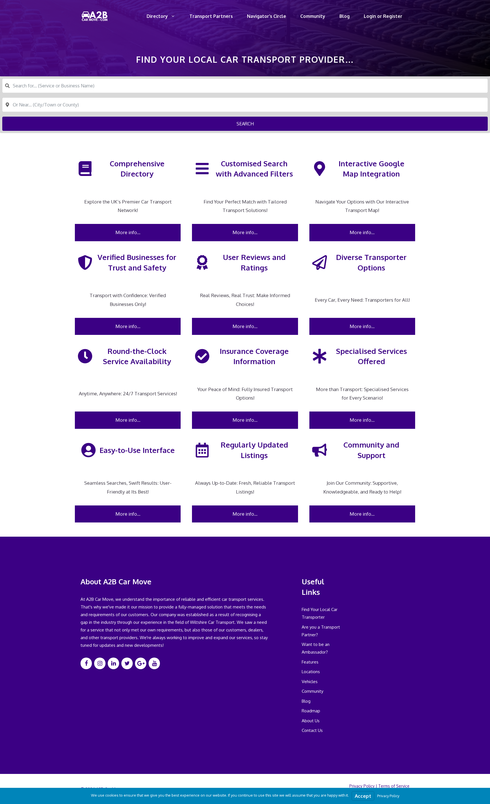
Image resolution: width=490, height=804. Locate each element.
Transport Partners (211, 16)
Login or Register (383, 16)
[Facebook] (86, 663)
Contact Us (312, 730)
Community (312, 16)
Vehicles (310, 681)
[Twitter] (127, 663)
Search (245, 124)
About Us (311, 720)
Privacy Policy (362, 786)
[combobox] (245, 86)
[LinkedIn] (113, 663)
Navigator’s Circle (266, 16)
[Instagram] (99, 663)
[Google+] (140, 663)
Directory (157, 16)
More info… (127, 232)
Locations (311, 671)
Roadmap (311, 710)
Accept (363, 796)
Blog (344, 16)
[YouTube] (154, 663)
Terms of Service (393, 786)
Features (310, 662)
